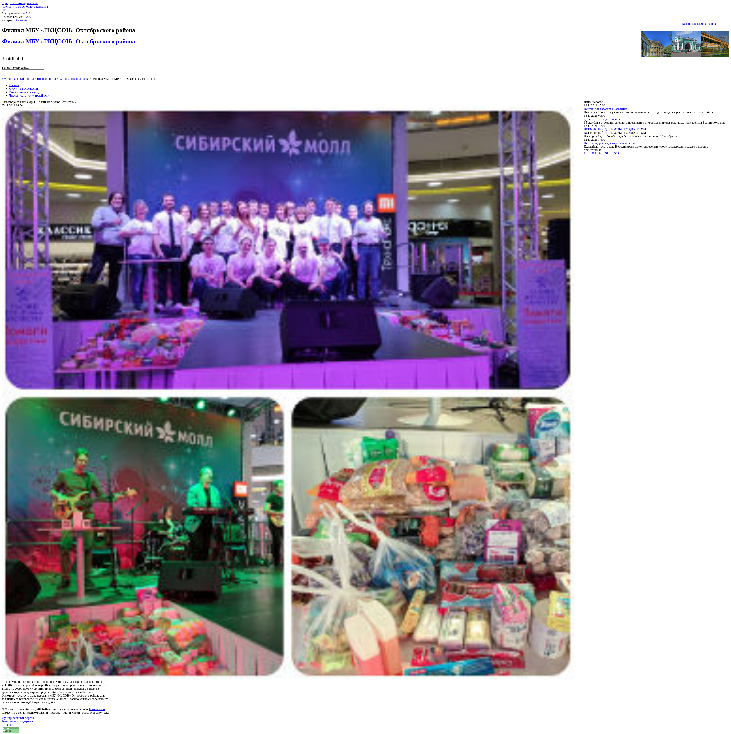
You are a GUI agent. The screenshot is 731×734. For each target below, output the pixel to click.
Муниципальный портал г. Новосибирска (29, 78)
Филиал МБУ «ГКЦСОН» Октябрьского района (68, 39)
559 (616, 153)
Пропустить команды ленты (20, 3)
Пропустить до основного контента (25, 6)
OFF (4, 10)
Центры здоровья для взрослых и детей (609, 143)
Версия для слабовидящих (699, 23)
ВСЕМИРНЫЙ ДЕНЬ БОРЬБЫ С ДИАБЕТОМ (615, 129)
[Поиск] (3, 71)
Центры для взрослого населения (605, 108)
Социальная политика (74, 78)
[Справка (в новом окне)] (3, 74)
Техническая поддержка (17, 721)
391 (606, 153)
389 (593, 153)
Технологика (97, 709)
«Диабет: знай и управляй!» (602, 119)
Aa (17, 20)
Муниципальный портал (18, 718)
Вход (7, 724)
